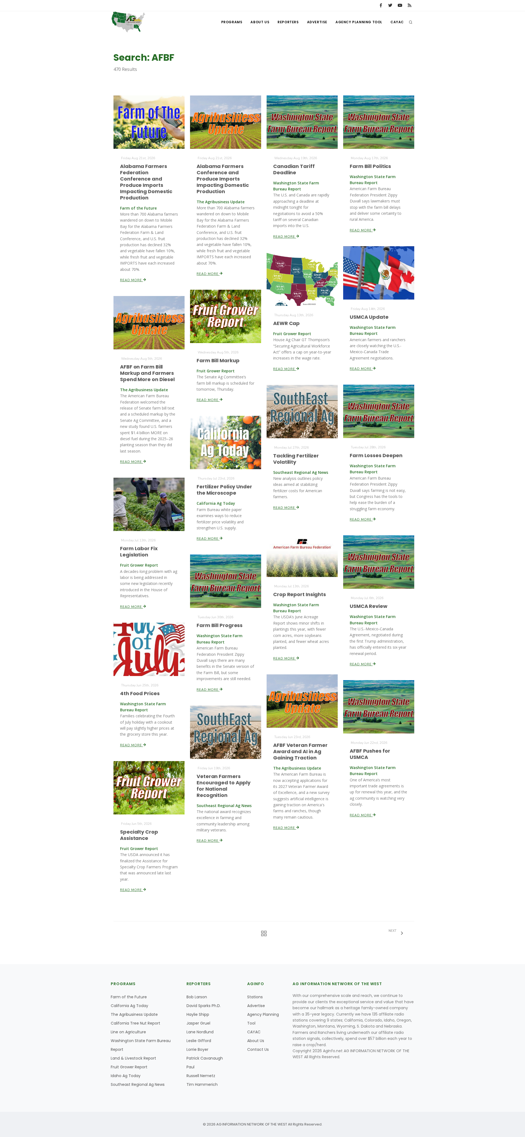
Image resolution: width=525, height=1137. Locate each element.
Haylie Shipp (197, 1014)
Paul (190, 1067)
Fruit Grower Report (129, 1067)
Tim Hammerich (202, 1084)
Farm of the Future (129, 997)
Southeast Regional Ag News (138, 1084)
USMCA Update (369, 317)
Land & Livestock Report (133, 1058)
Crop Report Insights (299, 594)
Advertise (317, 22)
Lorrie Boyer (197, 1049)
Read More (131, 280)
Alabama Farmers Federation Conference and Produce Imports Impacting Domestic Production (146, 182)
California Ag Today (129, 1005)
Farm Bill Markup (218, 360)
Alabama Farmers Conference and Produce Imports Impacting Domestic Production (223, 179)
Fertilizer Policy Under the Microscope (224, 489)
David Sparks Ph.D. (203, 1005)
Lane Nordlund (200, 1032)
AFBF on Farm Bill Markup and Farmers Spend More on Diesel (147, 373)
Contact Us (258, 1049)
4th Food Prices (140, 693)
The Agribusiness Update (134, 1014)
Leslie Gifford (198, 1040)
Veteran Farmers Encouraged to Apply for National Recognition (223, 786)
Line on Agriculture (128, 1032)
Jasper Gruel (198, 1023)
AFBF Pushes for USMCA (370, 754)
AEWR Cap (286, 323)
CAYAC (397, 22)
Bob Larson (196, 997)
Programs (232, 22)
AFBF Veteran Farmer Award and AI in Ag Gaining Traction (300, 751)
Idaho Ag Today (126, 1075)
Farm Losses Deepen (376, 455)
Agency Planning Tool (359, 22)
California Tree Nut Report (135, 1023)
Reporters (288, 22)
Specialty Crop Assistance (139, 835)
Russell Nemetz (200, 1075)
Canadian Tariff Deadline (294, 169)
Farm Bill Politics (370, 166)
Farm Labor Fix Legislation (139, 551)
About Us (259, 22)
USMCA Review (368, 606)
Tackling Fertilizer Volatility (296, 458)
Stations (255, 997)
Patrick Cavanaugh (204, 1058)
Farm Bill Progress (220, 625)
